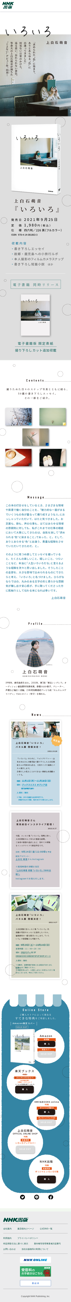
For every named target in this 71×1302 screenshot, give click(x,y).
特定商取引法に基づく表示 (15, 1243)
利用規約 (7, 1238)
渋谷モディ (26, 952)
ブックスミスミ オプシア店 (34, 784)
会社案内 (7, 1229)
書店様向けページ (25, 1229)
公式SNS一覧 (46, 1229)
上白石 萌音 (22, 859)
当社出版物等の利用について (35, 1249)
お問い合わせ (9, 1249)
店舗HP (19, 967)
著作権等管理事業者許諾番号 (47, 1243)
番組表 (36, 1283)
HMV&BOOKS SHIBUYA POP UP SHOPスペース (33, 956)
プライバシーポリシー (27, 1238)
